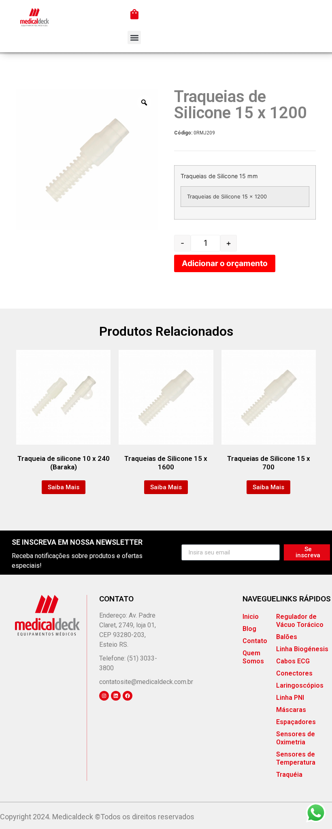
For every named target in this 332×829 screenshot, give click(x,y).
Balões (286, 637)
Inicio (251, 616)
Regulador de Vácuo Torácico (299, 621)
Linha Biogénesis (302, 649)
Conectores (294, 673)
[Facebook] (127, 696)
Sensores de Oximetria (295, 738)
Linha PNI (290, 697)
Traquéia (289, 774)
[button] (134, 37)
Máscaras (291, 710)
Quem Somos (253, 657)
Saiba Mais (63, 487)
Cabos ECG (293, 661)
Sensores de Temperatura (295, 758)
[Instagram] (104, 696)
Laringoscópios (299, 685)
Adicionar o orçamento (225, 263)
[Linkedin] (116, 696)
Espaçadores (296, 722)
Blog (249, 629)
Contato (255, 641)
